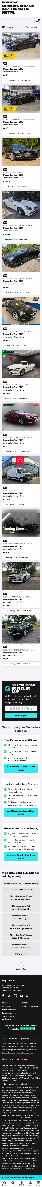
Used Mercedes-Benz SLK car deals (21, 812)
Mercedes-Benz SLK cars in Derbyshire (21, 883)
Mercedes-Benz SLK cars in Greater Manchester (21, 898)
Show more (20, 954)
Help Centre (8, 980)
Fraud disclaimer (8, 1046)
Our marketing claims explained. (15, 1084)
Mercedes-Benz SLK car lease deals (21, 856)
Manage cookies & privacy (26, 1043)
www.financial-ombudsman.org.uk (17, 1148)
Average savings (8, 1087)
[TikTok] (27, 996)
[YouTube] (21, 996)
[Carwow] (10, 2)
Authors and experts (9, 1009)
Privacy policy (30, 1046)
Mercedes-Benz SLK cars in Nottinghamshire (21, 927)
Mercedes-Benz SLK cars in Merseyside (21, 917)
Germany (15, 1059)
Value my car (21, 716)
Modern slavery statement (26, 1050)
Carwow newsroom (9, 1013)
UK (6, 1059)
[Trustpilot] (21, 1028)
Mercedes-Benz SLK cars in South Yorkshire (21, 946)
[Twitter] (9, 996)
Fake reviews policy (9, 1050)
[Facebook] (3, 996)
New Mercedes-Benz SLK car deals (21, 768)
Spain (26, 1059)
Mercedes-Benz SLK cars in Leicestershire (21, 907)
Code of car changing (25, 1053)
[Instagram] (15, 996)
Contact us (6, 1006)
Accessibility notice (8, 1053)
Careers (25, 1003)
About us (5, 1003)
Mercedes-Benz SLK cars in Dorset (21, 890)
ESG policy (19, 1046)
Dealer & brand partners (31, 1006)
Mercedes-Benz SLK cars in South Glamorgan (21, 936)
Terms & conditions (8, 1043)
